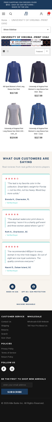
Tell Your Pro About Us (37, 326)
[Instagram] (12, 368)
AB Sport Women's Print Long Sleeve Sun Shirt (13, 88)
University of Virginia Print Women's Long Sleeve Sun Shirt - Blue (38, 89)
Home (4, 20)
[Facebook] (3, 368)
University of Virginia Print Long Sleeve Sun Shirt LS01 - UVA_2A (13, 131)
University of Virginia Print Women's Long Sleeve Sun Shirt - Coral (38, 131)
